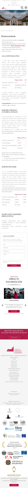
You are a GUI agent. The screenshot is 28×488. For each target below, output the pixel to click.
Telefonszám (5, 250)
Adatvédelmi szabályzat (7, 403)
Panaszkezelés (14, 364)
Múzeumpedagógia (14, 378)
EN (18, 5)
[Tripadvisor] (14, 5)
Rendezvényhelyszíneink (14, 373)
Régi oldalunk (14, 367)
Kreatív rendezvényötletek (14, 375)
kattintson (16, 394)
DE (19, 5)
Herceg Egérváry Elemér (14, 376)
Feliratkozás (14, 337)
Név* (4, 243)
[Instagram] (10, 5)
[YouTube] (12, 5)
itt (8, 105)
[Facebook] (8, 5)
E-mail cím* (5, 247)
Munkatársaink (14, 365)
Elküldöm (14, 265)
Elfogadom (14, 485)
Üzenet (4, 253)
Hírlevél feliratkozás (14, 372)
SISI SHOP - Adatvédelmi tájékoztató (13, 404)
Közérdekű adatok (14, 361)
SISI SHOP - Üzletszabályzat (19, 403)
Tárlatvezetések (14, 3)
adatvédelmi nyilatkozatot (10, 261)
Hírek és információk (14, 280)
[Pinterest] (11, 5)
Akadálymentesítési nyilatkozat (14, 368)
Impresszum (14, 362)
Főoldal (3, 30)
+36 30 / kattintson (16, 393)
